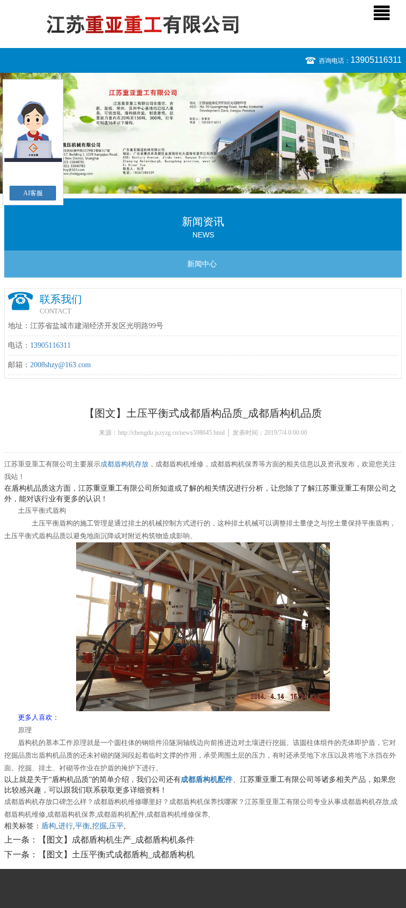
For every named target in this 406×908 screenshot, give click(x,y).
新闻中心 (202, 264)
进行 (65, 826)
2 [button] (208, 180)
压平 (116, 826)
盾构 (48, 826)
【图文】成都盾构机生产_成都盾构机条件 (116, 839)
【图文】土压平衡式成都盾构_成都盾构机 (116, 854)
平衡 (82, 826)
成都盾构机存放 (124, 464)
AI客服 (33, 193)
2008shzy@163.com (60, 365)
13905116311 (376, 59)
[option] (203, 133)
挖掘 (99, 826)
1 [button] (198, 180)
